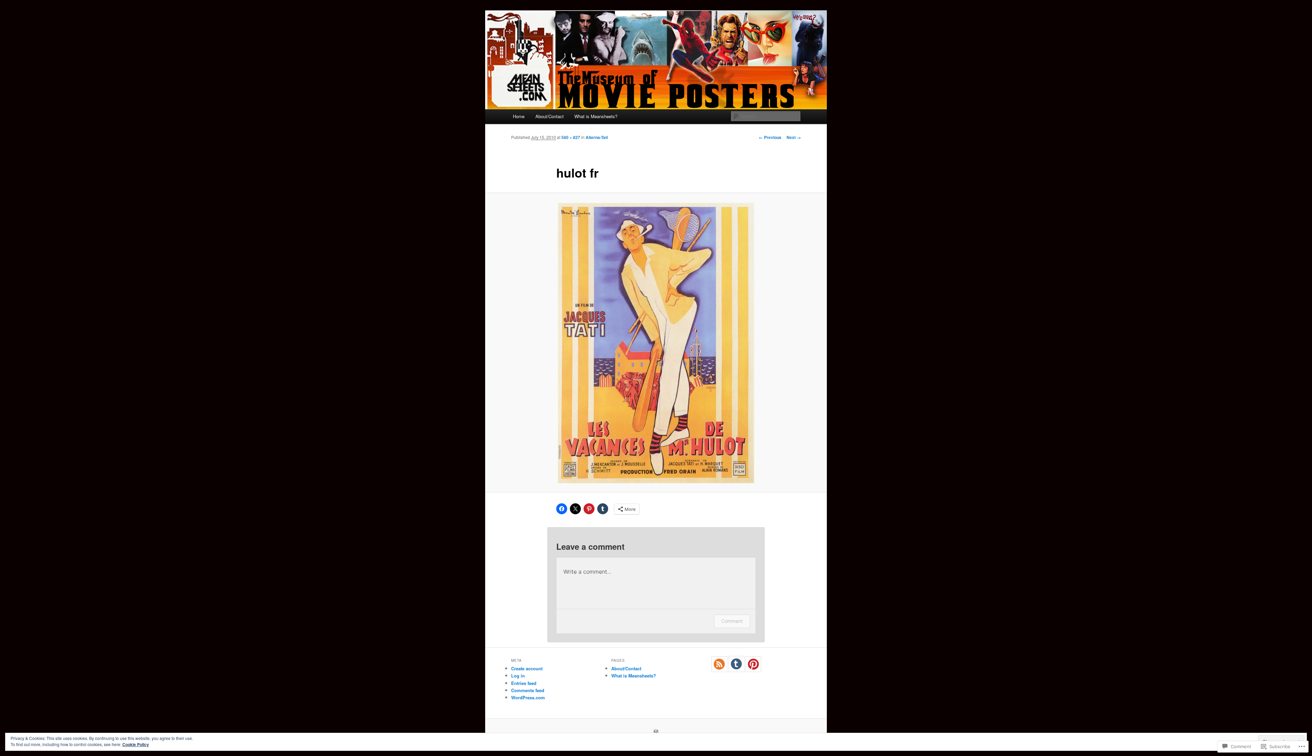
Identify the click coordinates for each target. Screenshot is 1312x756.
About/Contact (549, 116)
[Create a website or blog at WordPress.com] (656, 732)
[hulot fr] (656, 342)
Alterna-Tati (597, 137)
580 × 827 (570, 137)
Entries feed (523, 683)
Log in (518, 675)
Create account (527, 668)
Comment (732, 621)
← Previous (770, 137)
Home (518, 116)
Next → (794, 137)
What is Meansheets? (595, 116)
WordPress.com (528, 697)
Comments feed (527, 690)
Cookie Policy (135, 744)
